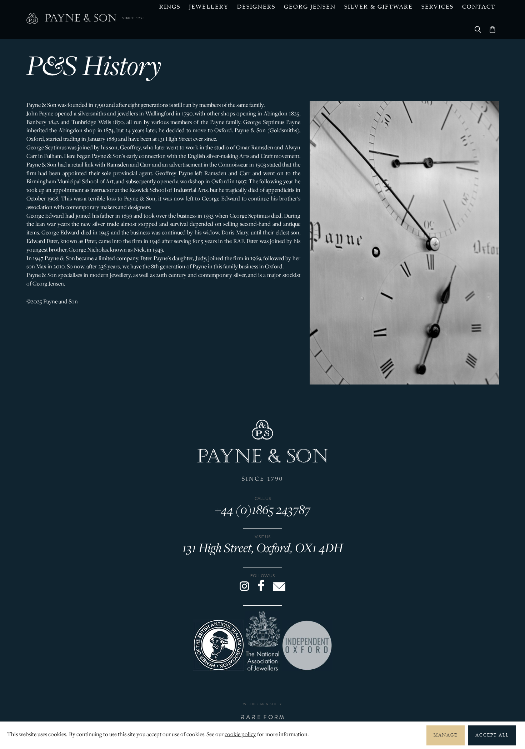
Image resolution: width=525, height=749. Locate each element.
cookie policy (240, 734)
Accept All (492, 735)
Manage (446, 735)
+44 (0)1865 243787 (262, 509)
